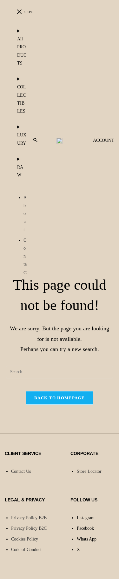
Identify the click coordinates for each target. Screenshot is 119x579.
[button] (35, 140)
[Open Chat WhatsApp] (5, 571)
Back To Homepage (59, 398)
